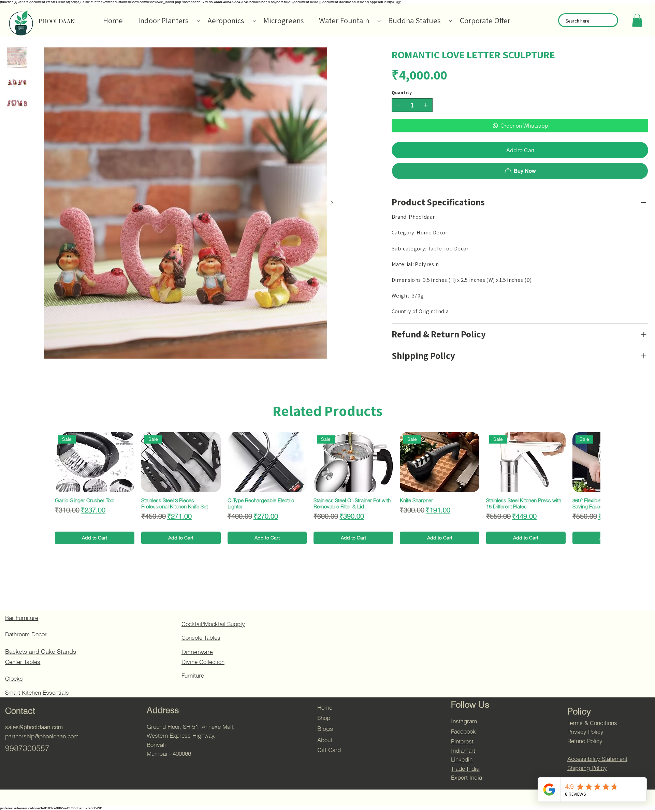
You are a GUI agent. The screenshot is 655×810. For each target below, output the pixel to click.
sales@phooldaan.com (34, 727)
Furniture (192, 675)
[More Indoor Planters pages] (198, 21)
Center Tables (22, 662)
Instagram (464, 721)
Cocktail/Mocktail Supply (213, 624)
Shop (323, 717)
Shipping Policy (587, 768)
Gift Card (329, 750)
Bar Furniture (21, 617)
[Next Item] (331, 203)
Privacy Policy (585, 731)
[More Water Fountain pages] (379, 21)
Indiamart (463, 750)
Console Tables (200, 637)
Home (324, 707)
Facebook (463, 731)
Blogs (325, 729)
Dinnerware (197, 652)
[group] (327, 488)
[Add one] (426, 105)
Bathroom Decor (26, 634)
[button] (637, 20)
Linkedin (461, 759)
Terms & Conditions (592, 723)
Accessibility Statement (597, 758)
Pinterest (462, 741)
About (324, 740)
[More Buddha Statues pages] (450, 21)
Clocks (14, 678)
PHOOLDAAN (57, 21)
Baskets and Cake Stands (40, 651)
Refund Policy (584, 741)
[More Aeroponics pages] (254, 21)
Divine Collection (202, 662)
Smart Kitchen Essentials (37, 692)
